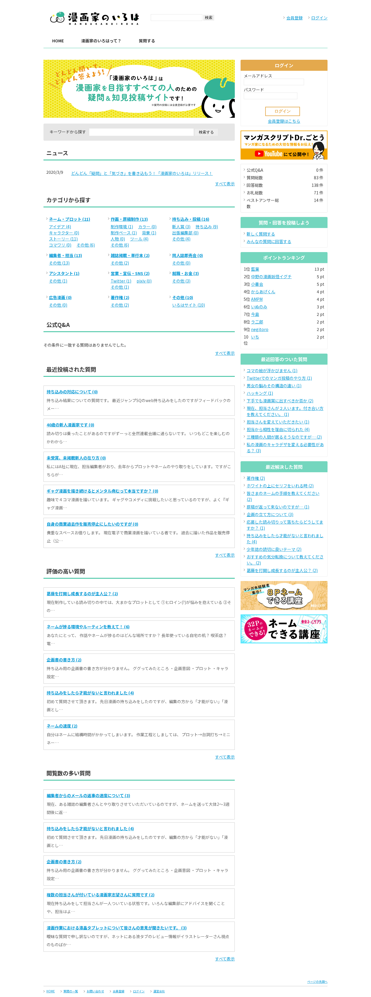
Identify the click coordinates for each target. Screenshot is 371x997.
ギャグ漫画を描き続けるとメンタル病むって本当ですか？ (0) (102, 491)
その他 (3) (181, 281)
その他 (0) (181, 263)
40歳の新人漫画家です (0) (70, 425)
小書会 (257, 284)
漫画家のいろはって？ (101, 41)
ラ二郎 (257, 322)
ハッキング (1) (260, 393)
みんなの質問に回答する (269, 241)
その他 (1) (58, 281)
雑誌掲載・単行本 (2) (130, 255)
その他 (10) (182, 297)
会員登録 (294, 18)
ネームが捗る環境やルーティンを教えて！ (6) (88, 626)
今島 (255, 314)
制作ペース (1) (124, 233)
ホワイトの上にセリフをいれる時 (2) (280, 485)
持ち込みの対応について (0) (72, 392)
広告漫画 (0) (60, 297)
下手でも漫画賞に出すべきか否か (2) (280, 400)
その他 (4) (181, 239)
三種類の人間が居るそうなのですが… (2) (284, 437)
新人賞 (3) (181, 226)
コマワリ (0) (60, 245)
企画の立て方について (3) (270, 514)
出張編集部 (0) (185, 233)
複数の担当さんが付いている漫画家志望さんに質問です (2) (100, 895)
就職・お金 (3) (185, 273)
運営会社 (159, 991)
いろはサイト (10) (188, 305)
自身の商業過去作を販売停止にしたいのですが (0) (92, 524)
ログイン (319, 18)
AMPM (257, 299)
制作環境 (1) (122, 226)
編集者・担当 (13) (65, 255)
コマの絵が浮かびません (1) (272, 370)
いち (255, 337)
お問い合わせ (95, 991)
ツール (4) (139, 239)
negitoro (259, 329)
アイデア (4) (60, 226)
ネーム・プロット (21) (69, 219)
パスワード (254, 90)
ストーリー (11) (63, 239)
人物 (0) (118, 239)
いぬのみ (259, 307)
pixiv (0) (144, 281)
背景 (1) (149, 233)
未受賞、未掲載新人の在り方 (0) (76, 458)
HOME (58, 41)
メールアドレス (258, 76)
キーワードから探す (68, 132)
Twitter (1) (121, 281)
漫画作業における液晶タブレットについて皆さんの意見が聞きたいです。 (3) (117, 928)
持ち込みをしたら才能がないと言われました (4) (90, 693)
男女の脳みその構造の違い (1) (274, 385)
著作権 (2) (120, 297)
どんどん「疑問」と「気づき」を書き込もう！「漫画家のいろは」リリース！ (142, 173)
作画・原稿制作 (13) (129, 219)
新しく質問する (261, 234)
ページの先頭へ (317, 981)
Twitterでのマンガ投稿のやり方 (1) (279, 378)
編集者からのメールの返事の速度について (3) (88, 795)
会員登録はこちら (284, 121)
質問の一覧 (70, 991)
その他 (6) (86, 245)
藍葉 (255, 269)
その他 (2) (120, 263)
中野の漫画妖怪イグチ (271, 276)
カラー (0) (147, 226)
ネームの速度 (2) (62, 726)
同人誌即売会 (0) (187, 255)
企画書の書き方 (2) (64, 660)
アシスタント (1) (64, 273)
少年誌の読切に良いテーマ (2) (274, 549)
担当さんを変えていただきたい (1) (278, 422)
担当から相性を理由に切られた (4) (278, 429)
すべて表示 (225, 184)
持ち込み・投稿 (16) (190, 219)
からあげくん (263, 291)
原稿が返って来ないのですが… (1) (278, 507)
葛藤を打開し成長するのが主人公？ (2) (82, 593)
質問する (147, 41)
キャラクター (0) (64, 233)
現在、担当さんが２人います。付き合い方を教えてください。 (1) (285, 411)
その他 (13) (59, 263)
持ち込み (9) (207, 226)
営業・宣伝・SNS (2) (130, 273)
